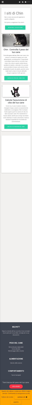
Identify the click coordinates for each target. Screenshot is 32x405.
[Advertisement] (16, 153)
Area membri (16, 386)
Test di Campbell (16, 375)
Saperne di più (21, 397)
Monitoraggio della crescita (16, 351)
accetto (16, 402)
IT (28, 2)
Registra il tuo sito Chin (15, 27)
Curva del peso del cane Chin (16, 78)
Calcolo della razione (16, 363)
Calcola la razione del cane (16, 126)
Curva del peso (16, 349)
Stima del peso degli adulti (16, 347)
